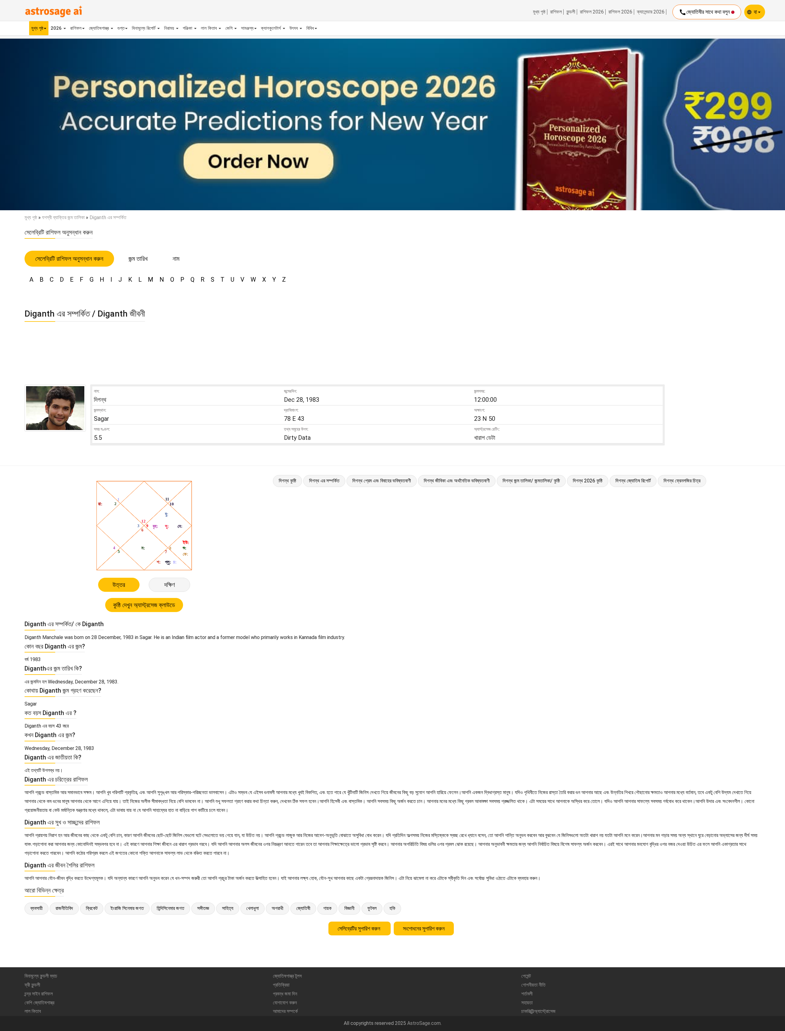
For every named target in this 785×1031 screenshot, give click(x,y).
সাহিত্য (227, 908)
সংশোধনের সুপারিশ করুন (424, 928)
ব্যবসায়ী (36, 908)
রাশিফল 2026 (592, 12)
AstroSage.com (424, 1023)
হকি (392, 908)
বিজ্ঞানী (349, 908)
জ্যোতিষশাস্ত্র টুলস (287, 976)
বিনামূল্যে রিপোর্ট (144, 28)
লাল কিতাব (209, 28)
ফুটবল (372, 908)
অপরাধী (277, 908)
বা (756, 12)
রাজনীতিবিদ (64, 908)
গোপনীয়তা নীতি (533, 985)
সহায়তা (527, 1003)
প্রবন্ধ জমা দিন (285, 994)
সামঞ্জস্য (247, 28)
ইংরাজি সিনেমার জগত (127, 908)
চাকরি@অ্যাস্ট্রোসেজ (538, 1011)
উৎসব (294, 28)
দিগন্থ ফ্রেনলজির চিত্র (682, 481)
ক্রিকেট (92, 908)
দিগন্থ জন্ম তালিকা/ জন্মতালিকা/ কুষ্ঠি (531, 481)
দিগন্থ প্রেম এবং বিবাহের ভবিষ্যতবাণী (381, 481)
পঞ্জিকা (188, 28)
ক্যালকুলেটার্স (271, 28)
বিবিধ (310, 28)
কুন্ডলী (570, 12)
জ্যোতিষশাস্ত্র (99, 28)
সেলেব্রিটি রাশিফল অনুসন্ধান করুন (69, 258)
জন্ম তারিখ (137, 258)
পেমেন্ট (526, 976)
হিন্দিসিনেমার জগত (170, 908)
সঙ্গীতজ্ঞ (203, 908)
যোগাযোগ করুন (285, 1003)
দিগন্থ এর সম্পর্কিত (324, 481)
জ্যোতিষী (303, 908)
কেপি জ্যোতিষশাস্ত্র (39, 1003)
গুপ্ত (120, 28)
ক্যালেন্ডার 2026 (650, 12)
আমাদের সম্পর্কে (285, 1011)
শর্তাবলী (527, 994)
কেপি (229, 28)
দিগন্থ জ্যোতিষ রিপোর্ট (633, 481)
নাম (176, 258)
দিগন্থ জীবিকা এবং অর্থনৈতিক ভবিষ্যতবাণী (457, 481)
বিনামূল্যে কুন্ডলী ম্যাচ (41, 976)
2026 (57, 28)
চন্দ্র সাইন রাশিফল (39, 994)
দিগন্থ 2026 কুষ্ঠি (588, 481)
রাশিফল (556, 12)
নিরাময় (169, 28)
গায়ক (327, 908)
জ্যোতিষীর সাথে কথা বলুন (705, 12)
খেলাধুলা (252, 908)
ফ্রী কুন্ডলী (32, 985)
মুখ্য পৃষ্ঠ (539, 12)
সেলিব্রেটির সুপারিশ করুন (359, 928)
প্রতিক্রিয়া (281, 985)
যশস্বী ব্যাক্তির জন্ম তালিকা (63, 217)
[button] (59, 124)
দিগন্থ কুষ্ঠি (287, 481)
